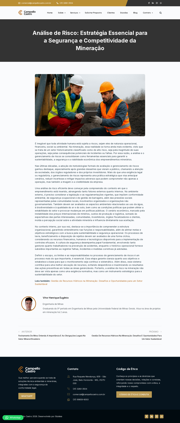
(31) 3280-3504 (66, 3)
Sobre (60, 13)
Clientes (111, 13)
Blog (135, 13)
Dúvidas (124, 13)
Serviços (74, 13)
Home (50, 13)
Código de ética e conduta (134, 394)
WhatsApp (26, 396)
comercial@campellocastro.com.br (36, 3)
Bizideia (58, 416)
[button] (13, 417)
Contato (147, 13)
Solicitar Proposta (93, 13)
